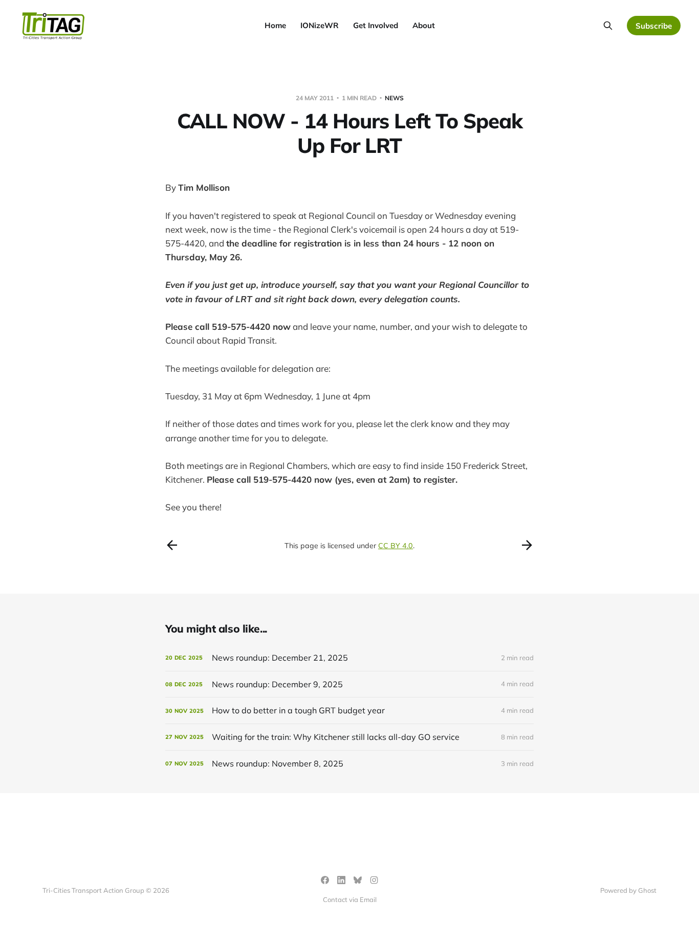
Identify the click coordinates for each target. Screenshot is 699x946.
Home (275, 25)
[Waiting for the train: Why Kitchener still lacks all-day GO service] (349, 737)
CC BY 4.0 (395, 545)
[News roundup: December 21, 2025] (349, 658)
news (394, 98)
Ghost (647, 890)
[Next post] (527, 545)
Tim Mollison (204, 187)
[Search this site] (608, 25)
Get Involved (375, 25)
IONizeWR (319, 25)
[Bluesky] (358, 880)
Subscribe (654, 26)
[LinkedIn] (341, 880)
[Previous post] (172, 545)
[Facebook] (325, 880)
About (423, 25)
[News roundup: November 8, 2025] (349, 764)
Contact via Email (350, 899)
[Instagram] (374, 880)
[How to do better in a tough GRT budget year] (349, 710)
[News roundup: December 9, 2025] (349, 684)
